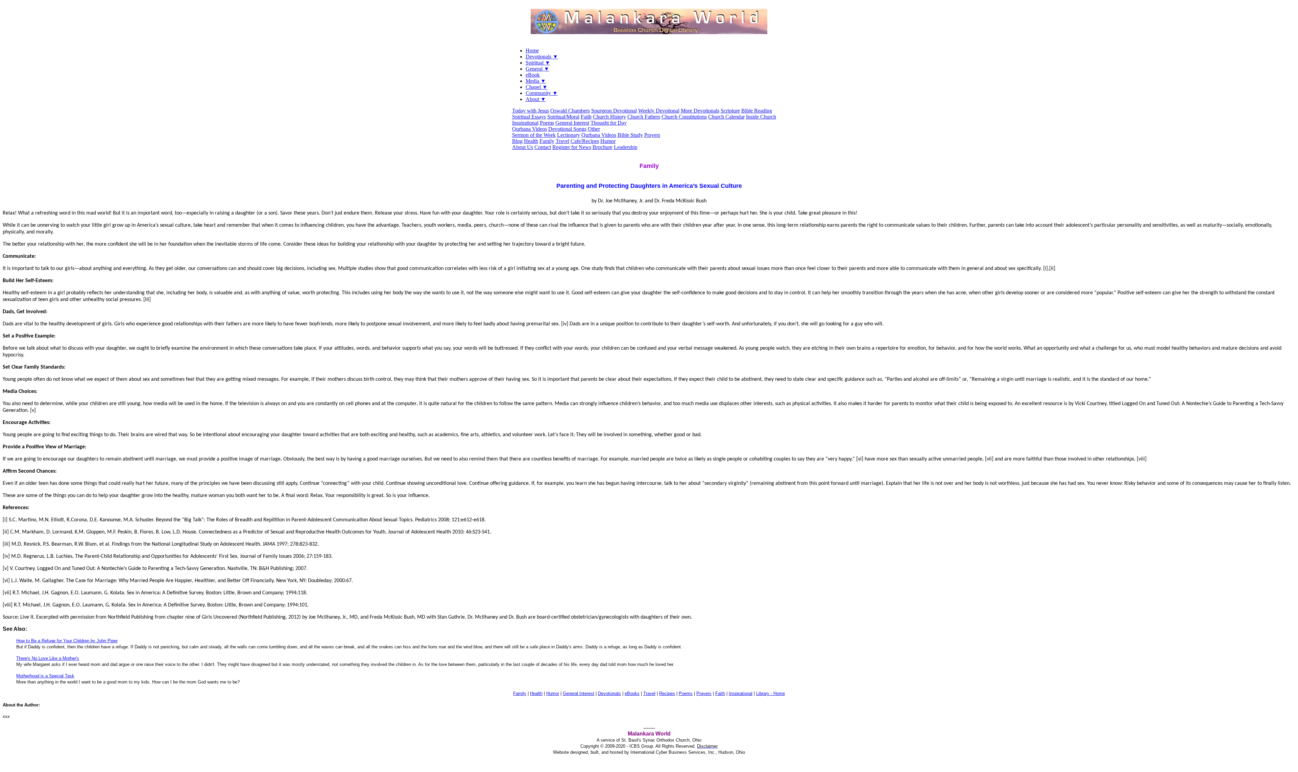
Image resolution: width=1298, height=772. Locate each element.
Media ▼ (536, 81)
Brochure (602, 147)
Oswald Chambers (570, 111)
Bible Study (630, 135)
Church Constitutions (684, 117)
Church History (609, 117)
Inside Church (761, 117)
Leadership (626, 147)
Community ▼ (542, 93)
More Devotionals (700, 111)
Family (546, 141)
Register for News (571, 147)
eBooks (632, 693)
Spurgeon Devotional (614, 111)
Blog (517, 141)
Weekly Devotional (658, 111)
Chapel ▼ (537, 87)
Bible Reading (756, 111)
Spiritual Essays (529, 117)
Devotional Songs (567, 129)
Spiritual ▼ (538, 63)
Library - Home (770, 693)
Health (531, 141)
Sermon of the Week (534, 135)
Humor (608, 141)
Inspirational (525, 123)
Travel (562, 141)
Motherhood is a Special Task (45, 675)
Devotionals (609, 693)
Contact (542, 147)
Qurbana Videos (529, 129)
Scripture (730, 111)
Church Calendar (726, 117)
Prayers (652, 135)
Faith (586, 117)
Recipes (667, 693)
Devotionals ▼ (542, 56)
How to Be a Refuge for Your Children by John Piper (67, 640)
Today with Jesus (530, 111)
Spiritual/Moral (563, 117)
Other (594, 129)
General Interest (572, 123)
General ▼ (537, 69)
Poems (547, 123)
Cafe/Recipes (585, 141)
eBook (533, 75)
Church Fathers (643, 117)
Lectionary (568, 135)
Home (532, 50)
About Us (522, 147)
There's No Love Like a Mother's (47, 658)
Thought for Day (609, 123)
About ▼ (536, 99)
